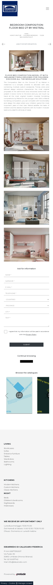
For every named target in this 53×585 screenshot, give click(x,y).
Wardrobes (9, 459)
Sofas (6, 451)
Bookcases (9, 448)
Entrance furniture (12, 453)
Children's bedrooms (30, 35)
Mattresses (9, 506)
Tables (7, 456)
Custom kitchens (11, 487)
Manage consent (25, 583)
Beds (6, 497)
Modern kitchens (11, 484)
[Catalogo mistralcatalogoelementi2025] (19, 395)
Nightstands (9, 503)
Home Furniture (15, 35)
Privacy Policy (31, 334)
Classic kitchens (11, 490)
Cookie (12, 583)
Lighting (7, 464)
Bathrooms (9, 462)
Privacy (4, 583)
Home (26, 33)
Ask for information (26, 44)
